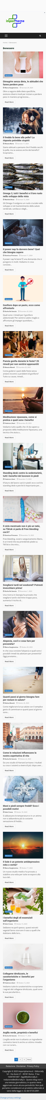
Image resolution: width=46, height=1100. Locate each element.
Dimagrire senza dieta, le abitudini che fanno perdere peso (23, 65)
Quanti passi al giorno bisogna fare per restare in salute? (23, 680)
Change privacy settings (10, 1097)
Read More (9, 102)
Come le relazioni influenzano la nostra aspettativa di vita (23, 736)
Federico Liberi (10, 423)
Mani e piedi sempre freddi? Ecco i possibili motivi (23, 789)
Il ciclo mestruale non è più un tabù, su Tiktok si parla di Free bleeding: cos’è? (23, 509)
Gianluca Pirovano (11, 255)
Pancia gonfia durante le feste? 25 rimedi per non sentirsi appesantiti (23, 344)
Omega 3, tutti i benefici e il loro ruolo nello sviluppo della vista (23, 176)
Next (29, 1059)
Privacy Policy (33, 1066)
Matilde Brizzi (9, 200)
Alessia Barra (9, 144)
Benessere (8, 75)
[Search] (40, 35)
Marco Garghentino (11, 88)
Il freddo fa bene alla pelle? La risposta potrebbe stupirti (23, 120)
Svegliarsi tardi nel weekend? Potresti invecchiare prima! (23, 568)
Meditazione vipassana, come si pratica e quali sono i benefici (23, 400)
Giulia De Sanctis (11, 311)
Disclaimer (21, 1066)
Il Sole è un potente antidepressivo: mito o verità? (23, 845)
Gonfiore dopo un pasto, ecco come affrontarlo (23, 288)
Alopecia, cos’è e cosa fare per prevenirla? (23, 624)
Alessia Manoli (10, 367)
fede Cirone (9, 812)
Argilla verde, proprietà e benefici (23, 1016)
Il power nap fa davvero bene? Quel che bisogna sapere (23, 232)
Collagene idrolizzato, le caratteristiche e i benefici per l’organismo (23, 957)
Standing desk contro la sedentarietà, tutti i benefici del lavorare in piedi (23, 456)
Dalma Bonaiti (10, 703)
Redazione (10, 1066)
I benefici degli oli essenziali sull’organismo (23, 901)
